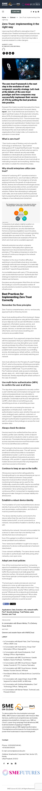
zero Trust (12, 614)
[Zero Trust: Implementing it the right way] (21, 69)
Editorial (12, 17)
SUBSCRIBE (16, 11)
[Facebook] (31, 12)
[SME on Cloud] (21, 4)
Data (13, 610)
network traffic (32, 610)
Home (4, 17)
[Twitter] (33, 12)
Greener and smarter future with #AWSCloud (18, 632)
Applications (6, 610)
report (4, 112)
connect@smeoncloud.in (16, 751)
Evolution (19, 610)
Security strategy (13, 612)
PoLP (4, 612)
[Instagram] (38, 12)
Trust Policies (24, 612)
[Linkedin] (36, 12)
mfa (25, 610)
